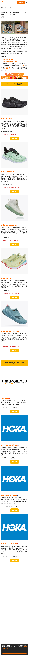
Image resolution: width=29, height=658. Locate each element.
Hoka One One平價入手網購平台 (11, 61)
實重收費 (23, 65)
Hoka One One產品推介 (8, 59)
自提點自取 (7, 67)
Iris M (6, 17)
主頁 (2, 7)
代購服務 (6, 69)
